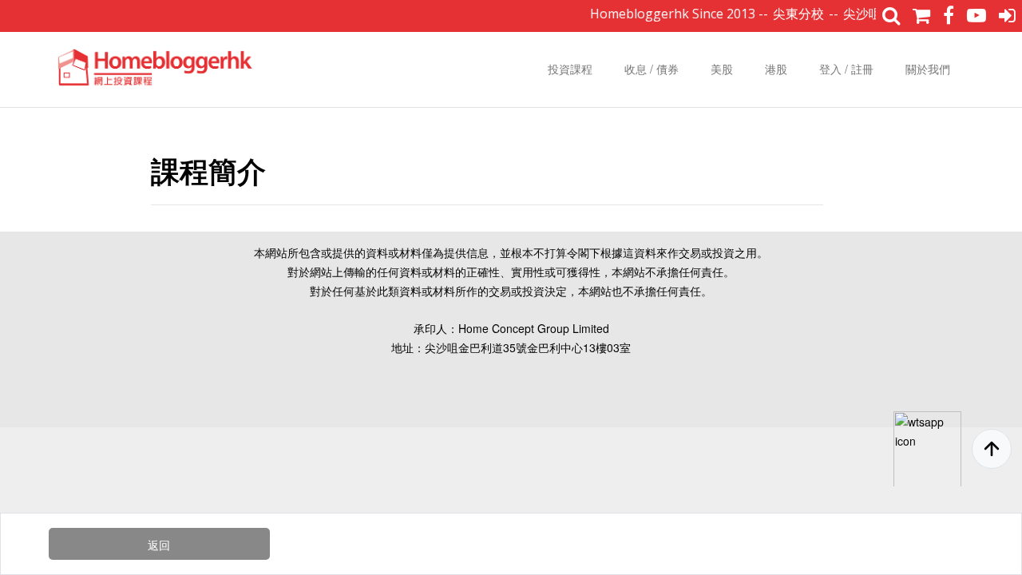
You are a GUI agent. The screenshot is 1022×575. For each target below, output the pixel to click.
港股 (776, 69)
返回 (159, 545)
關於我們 (927, 69)
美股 (722, 69)
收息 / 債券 (651, 69)
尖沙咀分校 (869, 13)
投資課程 (570, 69)
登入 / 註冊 (846, 69)
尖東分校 (792, 13)
